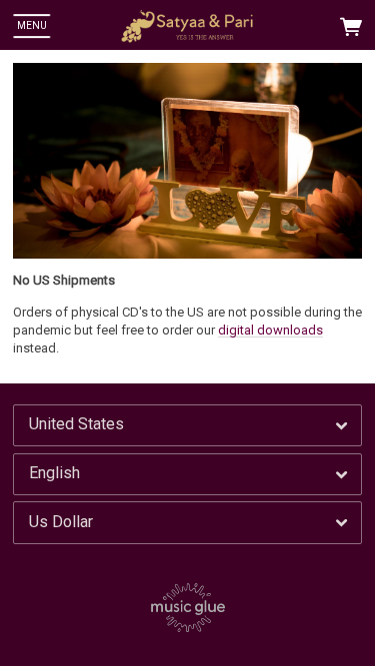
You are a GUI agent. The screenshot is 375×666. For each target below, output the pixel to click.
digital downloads (270, 330)
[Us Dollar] (187, 522)
